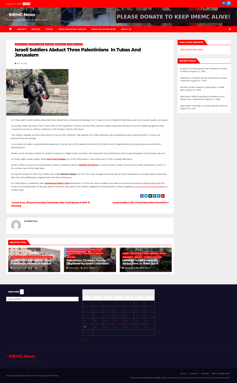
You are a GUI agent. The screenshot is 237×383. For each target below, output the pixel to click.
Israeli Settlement (36, 44)
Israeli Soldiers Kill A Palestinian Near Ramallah (139, 202)
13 (116, 315)
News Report (60, 44)
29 (136, 326)
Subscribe (205, 373)
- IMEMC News (20, 14)
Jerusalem (50, 44)
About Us (126, 29)
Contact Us (194, 373)
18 (95, 321)
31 (85, 332)
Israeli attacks (21, 44)
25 (95, 326)
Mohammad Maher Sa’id (57, 183)
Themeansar (53, 376)
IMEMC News (32, 221)
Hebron (125, 253)
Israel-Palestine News (103, 29)
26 (105, 326)
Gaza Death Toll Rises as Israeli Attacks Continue (203, 106)
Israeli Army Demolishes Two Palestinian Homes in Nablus (31, 262)
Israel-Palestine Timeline (72, 29)
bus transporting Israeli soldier (149, 186)
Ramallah (99, 253)
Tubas (70, 44)
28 (126, 326)
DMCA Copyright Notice (220, 373)
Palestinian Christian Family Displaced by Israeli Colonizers (87, 262)
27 (116, 326)
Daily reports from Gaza (191, 49)
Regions (36, 29)
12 (105, 315)
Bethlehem (71, 249)
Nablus (27, 257)
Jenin (146, 253)
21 (126, 321)
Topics (49, 29)
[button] (230, 29)
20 (116, 321)
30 (147, 326)
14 (126, 315)
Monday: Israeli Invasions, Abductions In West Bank (140, 262)
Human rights (83, 249)
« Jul (84, 340)
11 (95, 315)
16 (147, 315)
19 (105, 321)
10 (85, 315)
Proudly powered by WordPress (19, 376)
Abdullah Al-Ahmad (88, 165)
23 (147, 321)
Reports (21, 29)
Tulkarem (147, 257)
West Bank (78, 44)
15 (136, 315)
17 (85, 321)
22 (136, 321)
